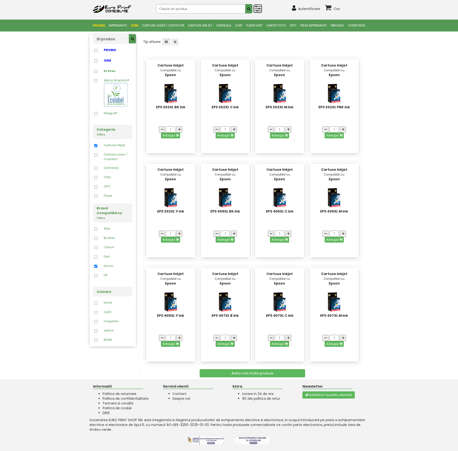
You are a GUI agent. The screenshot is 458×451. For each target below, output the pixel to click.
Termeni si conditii (118, 403)
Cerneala (223, 25)
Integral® (110, 113)
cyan (107, 312)
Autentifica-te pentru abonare (330, 395)
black (108, 303)
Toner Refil (356, 25)
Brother (109, 238)
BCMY (108, 340)
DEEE (106, 412)
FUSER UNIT (254, 25)
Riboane (337, 25)
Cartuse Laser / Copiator (163, 25)
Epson (108, 266)
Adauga (169, 135)
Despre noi (181, 398)
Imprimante (118, 25)
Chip (238, 25)
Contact (179, 393)
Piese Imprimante (313, 25)
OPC (293, 25)
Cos (336, 8)
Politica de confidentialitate (126, 398)
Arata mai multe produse (252, 373)
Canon (109, 247)
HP (106, 275)
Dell (106, 256)
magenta (111, 321)
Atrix (107, 229)
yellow (109, 330)
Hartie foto (276, 25)
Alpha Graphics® (116, 80)
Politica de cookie (117, 408)
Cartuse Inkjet (200, 25)
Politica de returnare (119, 393)
